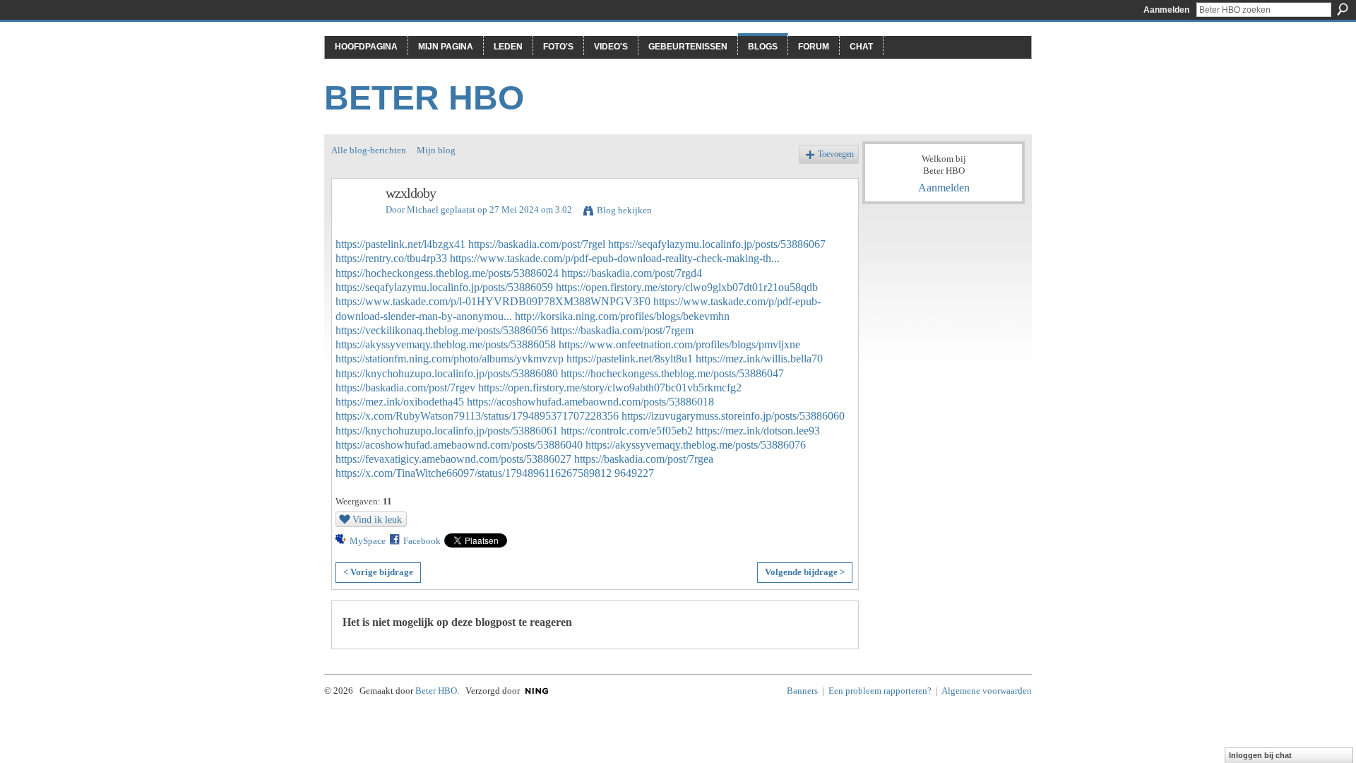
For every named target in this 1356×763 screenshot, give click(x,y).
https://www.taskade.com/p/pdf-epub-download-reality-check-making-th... (615, 258)
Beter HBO (424, 98)
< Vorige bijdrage (378, 572)
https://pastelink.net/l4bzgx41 (400, 244)
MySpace (368, 541)
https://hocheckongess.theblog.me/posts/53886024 (447, 273)
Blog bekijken (624, 210)
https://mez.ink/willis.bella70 (759, 359)
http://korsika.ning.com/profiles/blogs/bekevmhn (622, 316)
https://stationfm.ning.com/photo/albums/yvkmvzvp (449, 359)
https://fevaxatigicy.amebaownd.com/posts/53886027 (453, 459)
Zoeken (1342, 9)
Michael (423, 209)
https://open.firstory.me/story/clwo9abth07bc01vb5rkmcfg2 (610, 388)
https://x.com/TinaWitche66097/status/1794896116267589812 (473, 473)
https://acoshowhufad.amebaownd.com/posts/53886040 (459, 445)
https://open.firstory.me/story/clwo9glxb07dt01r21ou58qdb (687, 287)
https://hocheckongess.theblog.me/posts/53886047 (672, 373)
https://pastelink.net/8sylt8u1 (629, 359)
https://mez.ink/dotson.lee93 (758, 431)
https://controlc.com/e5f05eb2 (627, 431)
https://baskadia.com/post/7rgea (643, 459)
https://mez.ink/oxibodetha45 (399, 402)
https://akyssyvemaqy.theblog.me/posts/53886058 (445, 344)
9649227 (634, 473)
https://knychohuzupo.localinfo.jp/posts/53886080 (446, 373)
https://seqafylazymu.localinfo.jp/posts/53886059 (444, 287)
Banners (802, 690)
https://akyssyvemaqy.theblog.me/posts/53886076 (695, 445)
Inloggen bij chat (1260, 755)
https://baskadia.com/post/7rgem (622, 330)
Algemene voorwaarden (986, 690)
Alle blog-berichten (368, 150)
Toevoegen (836, 154)
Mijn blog (436, 150)
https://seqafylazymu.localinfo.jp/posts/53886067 (717, 244)
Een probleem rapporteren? (880, 690)
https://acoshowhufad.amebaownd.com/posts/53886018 (590, 402)
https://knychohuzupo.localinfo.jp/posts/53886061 (446, 431)
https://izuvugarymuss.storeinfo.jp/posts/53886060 (733, 416)
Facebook (422, 541)
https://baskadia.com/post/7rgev (405, 388)
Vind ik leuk (377, 519)
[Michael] (354, 223)
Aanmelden (1166, 10)
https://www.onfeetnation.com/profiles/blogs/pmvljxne (679, 344)
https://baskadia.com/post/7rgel (536, 244)
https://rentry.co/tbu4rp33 (391, 258)
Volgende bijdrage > (805, 572)
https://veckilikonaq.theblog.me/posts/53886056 (441, 330)
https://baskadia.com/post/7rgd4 (631, 273)
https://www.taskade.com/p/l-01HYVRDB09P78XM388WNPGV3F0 (492, 301)
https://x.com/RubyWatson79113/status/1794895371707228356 (477, 416)
